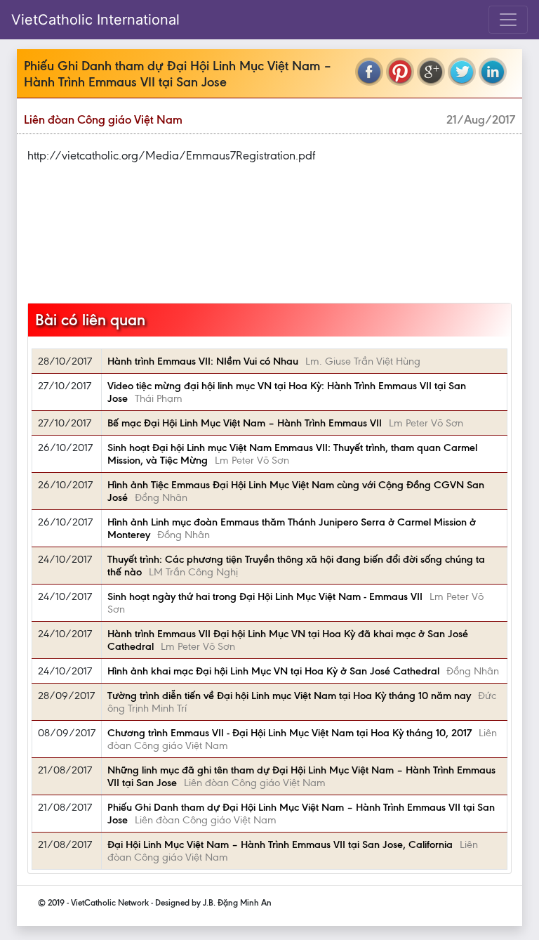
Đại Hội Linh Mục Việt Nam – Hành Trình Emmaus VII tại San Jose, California (280, 844)
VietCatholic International (95, 19)
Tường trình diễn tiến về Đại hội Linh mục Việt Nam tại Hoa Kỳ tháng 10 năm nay (289, 695)
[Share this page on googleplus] (431, 72)
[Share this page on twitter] (462, 72)
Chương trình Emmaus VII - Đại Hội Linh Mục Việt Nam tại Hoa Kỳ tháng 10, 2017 (289, 732)
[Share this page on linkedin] (493, 72)
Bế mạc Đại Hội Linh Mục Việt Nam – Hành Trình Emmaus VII (244, 423)
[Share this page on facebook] (369, 72)
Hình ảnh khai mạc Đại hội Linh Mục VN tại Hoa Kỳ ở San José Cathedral (273, 671)
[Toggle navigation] (508, 20)
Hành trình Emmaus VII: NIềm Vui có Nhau (202, 361)
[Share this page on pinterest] (400, 72)
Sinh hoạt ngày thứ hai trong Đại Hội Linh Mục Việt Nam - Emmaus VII (264, 596)
